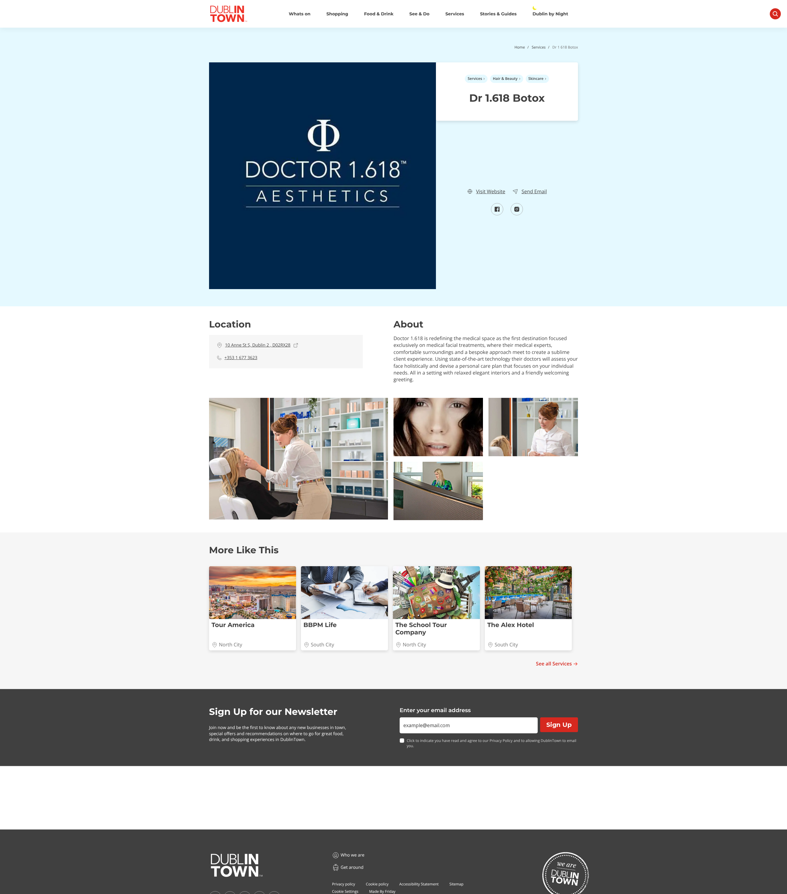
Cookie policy (377, 884)
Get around (352, 867)
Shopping (337, 14)
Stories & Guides (498, 14)
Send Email (534, 191)
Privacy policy (343, 884)
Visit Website (490, 191)
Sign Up (559, 724)
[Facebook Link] (497, 213)
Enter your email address (435, 710)
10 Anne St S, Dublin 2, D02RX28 (258, 345)
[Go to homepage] (236, 865)
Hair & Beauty (505, 78)
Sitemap (456, 884)
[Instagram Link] (517, 213)
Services (454, 14)
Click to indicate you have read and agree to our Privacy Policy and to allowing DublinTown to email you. (491, 743)
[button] (298, 459)
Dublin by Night (550, 14)
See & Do (419, 14)
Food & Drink (379, 14)
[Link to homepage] (228, 14)
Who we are (352, 855)
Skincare (536, 78)
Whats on (299, 14)
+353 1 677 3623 (240, 358)
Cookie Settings (345, 891)
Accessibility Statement (419, 884)
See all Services (554, 664)
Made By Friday (382, 891)
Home (519, 47)
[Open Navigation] (775, 13)
